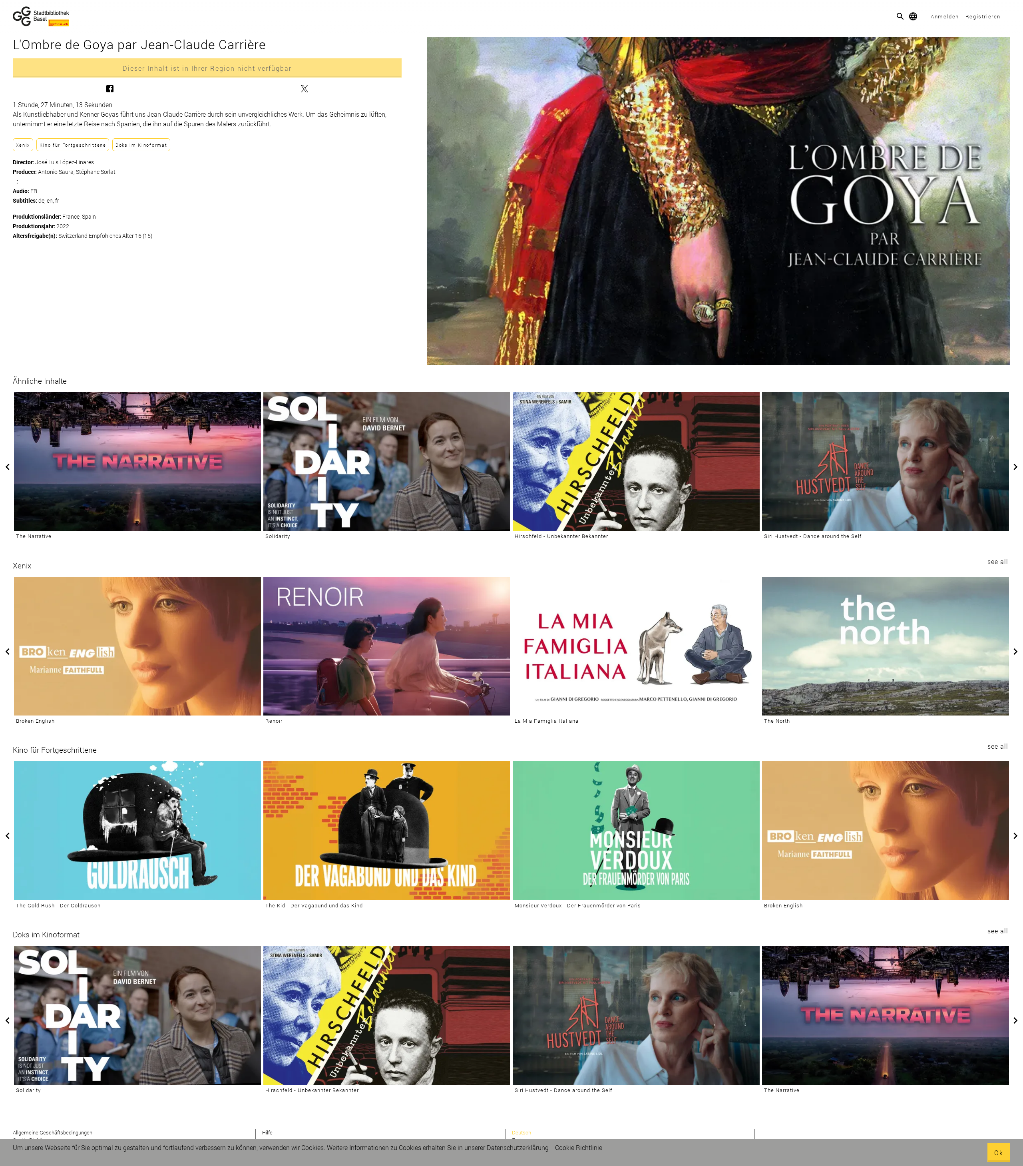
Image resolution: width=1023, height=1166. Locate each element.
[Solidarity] (386, 461)
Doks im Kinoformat (141, 144)
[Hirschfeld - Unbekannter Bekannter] (636, 461)
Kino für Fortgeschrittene (73, 144)
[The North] (885, 646)
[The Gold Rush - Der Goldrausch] (137, 830)
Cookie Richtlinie (578, 1147)
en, (51, 200)
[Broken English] (137, 646)
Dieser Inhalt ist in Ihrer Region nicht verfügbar (207, 68)
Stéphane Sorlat (95, 171)
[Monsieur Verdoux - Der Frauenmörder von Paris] (636, 830)
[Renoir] (386, 646)
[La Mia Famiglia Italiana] (636, 646)
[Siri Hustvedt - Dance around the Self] (885, 461)
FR (33, 191)
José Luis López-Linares (64, 162)
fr (57, 200)
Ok (998, 1152)
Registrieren (983, 16)
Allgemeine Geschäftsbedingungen (52, 1132)
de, (42, 200)
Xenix (23, 144)
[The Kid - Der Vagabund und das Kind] (386, 830)
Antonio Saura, (57, 171)
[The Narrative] (137, 461)
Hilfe (267, 1132)
